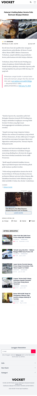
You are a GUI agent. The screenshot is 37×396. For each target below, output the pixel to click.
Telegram (18, 355)
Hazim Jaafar (24, 239)
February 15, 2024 (25, 86)
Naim (22, 301)
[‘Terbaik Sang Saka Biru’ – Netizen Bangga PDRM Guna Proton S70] (7, 254)
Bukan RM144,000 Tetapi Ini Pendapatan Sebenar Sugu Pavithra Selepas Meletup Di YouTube (22, 296)
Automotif (16, 239)
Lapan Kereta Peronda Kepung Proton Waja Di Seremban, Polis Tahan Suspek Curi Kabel (23, 266)
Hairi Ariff (32, 44)
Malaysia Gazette (8, 187)
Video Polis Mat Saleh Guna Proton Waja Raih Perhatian (22, 236)
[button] (35, 2)
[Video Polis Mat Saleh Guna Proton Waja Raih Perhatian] (7, 240)
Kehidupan (10, 41)
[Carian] (31, 2)
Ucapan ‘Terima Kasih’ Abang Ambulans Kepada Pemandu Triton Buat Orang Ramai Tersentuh (22, 281)
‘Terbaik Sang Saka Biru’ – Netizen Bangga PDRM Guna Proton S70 (23, 251)
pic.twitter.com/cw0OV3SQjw (22, 81)
